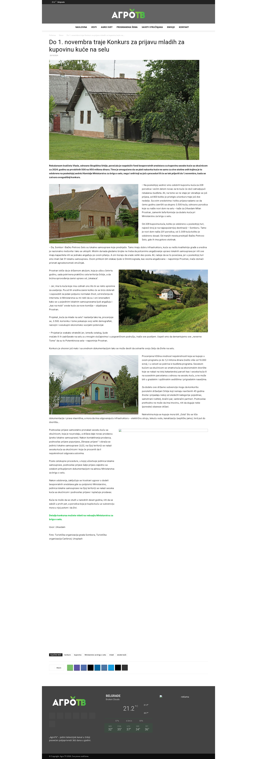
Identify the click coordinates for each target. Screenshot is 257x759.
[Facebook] (176, 2)
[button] (172, 2)
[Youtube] (205, 2)
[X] (201, 2)
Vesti (94, 27)
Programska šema (127, 27)
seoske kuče (121, 655)
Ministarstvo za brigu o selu (95, 655)
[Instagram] (181, 2)
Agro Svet (106, 27)
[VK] (104, 668)
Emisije (171, 27)
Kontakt (184, 27)
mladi (111, 655)
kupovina (77, 655)
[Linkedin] (97, 668)
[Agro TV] (128, 14)
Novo (61, 35)
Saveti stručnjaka (152, 27)
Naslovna (81, 27)
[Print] (125, 668)
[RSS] (191, 2)
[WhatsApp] (70, 668)
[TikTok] (196, 2)
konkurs (67, 655)
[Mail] (186, 2)
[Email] (118, 668)
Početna (52, 35)
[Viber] (77, 668)
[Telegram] (111, 668)
